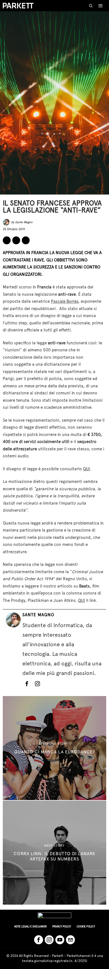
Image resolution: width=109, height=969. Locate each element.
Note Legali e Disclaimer (30, 926)
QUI (86, 468)
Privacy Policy (61, 926)
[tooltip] (7, 240)
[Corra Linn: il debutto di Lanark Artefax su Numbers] (54, 853)
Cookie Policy (86, 926)
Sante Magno (23, 222)
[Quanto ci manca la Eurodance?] (54, 748)
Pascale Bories (64, 301)
